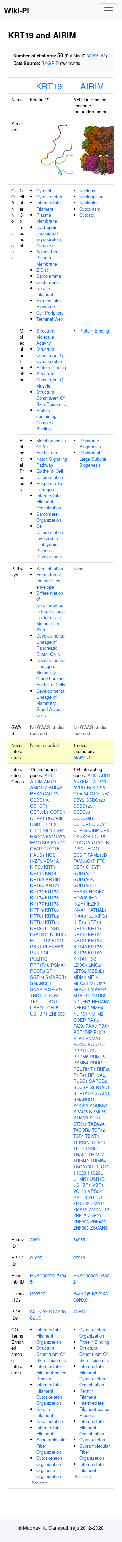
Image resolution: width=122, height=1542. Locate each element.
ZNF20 (94, 1215)
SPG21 (55, 989)
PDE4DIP (82, 1032)
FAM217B (97, 854)
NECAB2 (100, 1001)
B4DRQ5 (81, 1293)
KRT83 (37, 922)
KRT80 (52, 910)
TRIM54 (98, 1160)
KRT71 (52, 885)
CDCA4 (99, 824)
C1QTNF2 (99, 793)
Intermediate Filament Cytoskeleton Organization (49, 1393)
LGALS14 (39, 934)
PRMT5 (97, 1056)
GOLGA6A (83, 879)
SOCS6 (80, 1105)
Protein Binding (51, 367)
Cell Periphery (50, 312)
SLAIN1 (102, 1093)
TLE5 (78, 1148)
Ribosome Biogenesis (90, 443)
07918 (79, 1257)
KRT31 (80, 940)
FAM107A (55, 836)
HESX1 (80, 891)
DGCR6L (54, 818)
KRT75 (95, 946)
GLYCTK (51, 848)
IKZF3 (36, 861)
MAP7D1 (82, 757)
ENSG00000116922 (91, 1278)
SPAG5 (80, 1111)
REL (77, 1068)
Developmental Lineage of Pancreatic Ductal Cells (50, 644)
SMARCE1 (41, 983)
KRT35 (95, 940)
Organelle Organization (48, 1473)
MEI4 (92, 977)
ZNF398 (81, 1221)
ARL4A (56, 787)
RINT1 (89, 1068)
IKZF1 (79, 903)
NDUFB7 (81, 1001)
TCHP (54, 995)
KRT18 (95, 928)
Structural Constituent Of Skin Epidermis (51, 398)
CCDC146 (39, 799)
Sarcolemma (48, 276)
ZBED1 (95, 1197)
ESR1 (59, 830)
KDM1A (51, 861)
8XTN (35, 1311)
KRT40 (80, 946)
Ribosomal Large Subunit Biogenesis (92, 458)
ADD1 (104, 775)
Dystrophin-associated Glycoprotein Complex (48, 236)
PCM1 (58, 940)
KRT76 (52, 897)
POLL (46, 952)
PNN (34, 952)
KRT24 (95, 934)
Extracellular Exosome (48, 303)
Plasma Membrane (46, 218)
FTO (101, 861)
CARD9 (50, 793)
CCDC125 (83, 806)
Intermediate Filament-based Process (51, 1372)
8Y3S (60, 1311)
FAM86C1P (84, 861)
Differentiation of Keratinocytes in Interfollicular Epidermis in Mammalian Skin (51, 611)
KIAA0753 (83, 916)
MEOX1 (80, 983)
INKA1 (79, 910)
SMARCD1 (84, 1099)
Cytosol (43, 190)
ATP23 (99, 781)
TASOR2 (81, 1130)
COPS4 (57, 812)
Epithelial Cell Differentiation (49, 474)
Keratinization (49, 568)
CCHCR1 (39, 806)
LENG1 (52, 928)
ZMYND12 (99, 1209)
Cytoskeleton (49, 196)
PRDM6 (80, 1056)
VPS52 (95, 1191)
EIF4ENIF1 (41, 830)
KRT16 (80, 928)
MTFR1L (81, 995)
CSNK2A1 (83, 836)
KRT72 (37, 891)
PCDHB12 (40, 940)
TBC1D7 (38, 995)
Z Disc (42, 270)
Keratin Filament (44, 291)
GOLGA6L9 (84, 885)
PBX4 (104, 1026)
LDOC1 (80, 965)
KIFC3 (36, 867)
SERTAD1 (100, 1087)
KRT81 (37, 916)
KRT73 (52, 891)
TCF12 (98, 1130)
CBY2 (78, 799)
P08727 (37, 1293)
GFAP (36, 848)
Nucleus (87, 190)
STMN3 (80, 1117)
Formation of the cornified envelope (48, 580)
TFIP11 (98, 1142)
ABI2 (50, 775)
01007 (36, 1257)
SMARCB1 (56, 977)
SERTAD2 (83, 1093)
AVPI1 (79, 787)
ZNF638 (57, 1013)
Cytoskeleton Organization (49, 1461)
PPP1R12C (84, 1050)
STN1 (95, 1117)
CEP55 (80, 830)
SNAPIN (38, 989)
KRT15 (37, 873)
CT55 (100, 836)
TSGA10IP (84, 1166)
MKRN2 (98, 989)
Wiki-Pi (16, 10)
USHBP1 (39, 1013)
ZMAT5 (80, 1209)
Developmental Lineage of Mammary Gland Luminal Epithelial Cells (50, 672)
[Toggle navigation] (108, 10)
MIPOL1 (81, 989)
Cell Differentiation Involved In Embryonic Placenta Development (49, 541)
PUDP (96, 1062)
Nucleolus (89, 202)
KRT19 (49, 85)
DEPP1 (37, 818)
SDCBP (80, 1087)
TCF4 (78, 1136)
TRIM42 (81, 1160)
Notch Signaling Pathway (51, 461)
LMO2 (95, 965)
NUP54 (80, 1013)
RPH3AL (96, 1075)
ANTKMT (82, 781)
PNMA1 (93, 1038)
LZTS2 (79, 971)
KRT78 (52, 903)
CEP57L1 (39, 812)
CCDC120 (95, 799)
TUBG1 (50, 1001)
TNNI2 (91, 1148)
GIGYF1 (94, 867)
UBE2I (36, 1007)
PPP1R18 (39, 965)
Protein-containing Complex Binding (46, 419)
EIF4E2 (48, 824)
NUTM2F (97, 1013)
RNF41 (80, 1075)
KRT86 (37, 928)
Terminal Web (49, 319)
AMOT (50, 781)
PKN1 (36, 946)
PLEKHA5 (53, 946)
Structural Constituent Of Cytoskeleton (50, 355)
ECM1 (93, 848)
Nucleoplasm (92, 196)
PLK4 (78, 1038)
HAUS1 (37, 854)
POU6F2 (96, 1044)
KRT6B (53, 879)
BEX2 (36, 793)
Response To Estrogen (49, 486)
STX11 (80, 1123)
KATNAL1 (97, 910)
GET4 (79, 867)
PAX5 (93, 1020)
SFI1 (51, 971)
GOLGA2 (82, 873)
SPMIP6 (97, 1111)
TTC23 (79, 1172)
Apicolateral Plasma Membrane (47, 257)
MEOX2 (97, 983)
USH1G (97, 1179)
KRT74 (37, 897)
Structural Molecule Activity (45, 336)
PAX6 (78, 1026)
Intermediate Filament (48, 205)
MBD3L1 (96, 971)
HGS (51, 854)
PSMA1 (58, 965)
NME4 (97, 1007)
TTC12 (102, 1166)
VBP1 (98, 1185)
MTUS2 (99, 995)
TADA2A (96, 1123)
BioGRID (50, 63)
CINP (93, 830)
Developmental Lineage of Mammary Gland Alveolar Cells (50, 702)
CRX (104, 830)
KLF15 (79, 922)
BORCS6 (96, 787)
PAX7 (91, 1026)
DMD (35, 824)
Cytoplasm (89, 208)
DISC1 (79, 848)
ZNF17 (79, 1215)
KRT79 (37, 910)
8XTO (48, 1311)
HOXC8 (80, 897)
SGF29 (37, 977)
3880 (35, 1239)
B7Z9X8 (100, 1293)
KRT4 (50, 873)
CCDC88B (83, 818)
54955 (79, 1239)
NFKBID (58, 934)
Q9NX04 (81, 1299)
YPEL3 (80, 1197)
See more (40, 1482)
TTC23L (95, 1172)
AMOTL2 (38, 787)
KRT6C (37, 885)
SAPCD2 (98, 1081)
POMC (79, 1044)
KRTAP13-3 (84, 958)
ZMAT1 (98, 1203)
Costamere (47, 282)
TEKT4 (92, 1136)
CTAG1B (100, 842)
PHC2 (99, 1032)
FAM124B (39, 842)
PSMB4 (80, 1062)
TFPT (35, 1001)
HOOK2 (96, 891)
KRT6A (37, 879)
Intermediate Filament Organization (48, 501)
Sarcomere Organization (48, 516)
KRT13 (94, 922)
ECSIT (79, 854)
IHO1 (94, 897)
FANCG (58, 842)
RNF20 (103, 1068)
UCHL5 (51, 1007)
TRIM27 (96, 1154)
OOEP (79, 1020)
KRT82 (52, 916)
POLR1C (38, 958)
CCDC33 (81, 812)
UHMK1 (80, 1179)
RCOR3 (37, 971)
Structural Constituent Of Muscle (50, 379)
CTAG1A (81, 842)
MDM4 (79, 977)
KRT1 (49, 867)
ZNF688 (81, 1227)
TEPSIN (81, 1142)
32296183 (96, 55)
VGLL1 (79, 1191)
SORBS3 (98, 1105)
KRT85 (52, 922)
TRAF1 (80, 1154)
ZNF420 (98, 1221)
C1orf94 (80, 793)
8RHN (79, 1311)
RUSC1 (80, 1081)
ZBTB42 (81, 1203)
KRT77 (37, 903)
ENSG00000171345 (48, 1278)
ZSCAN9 (98, 1227)
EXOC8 (37, 836)
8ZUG (36, 1317)
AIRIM (92, 85)
